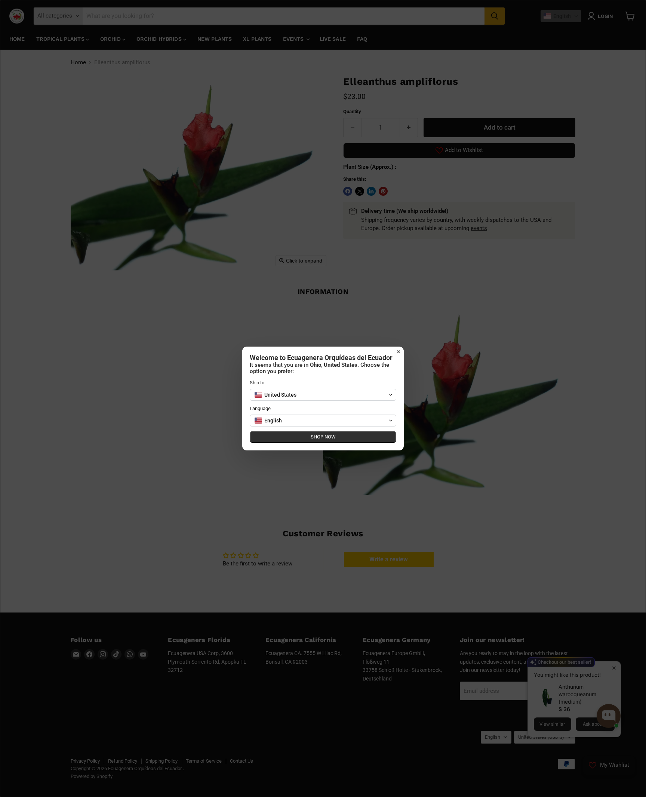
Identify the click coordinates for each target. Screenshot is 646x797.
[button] (323, 395)
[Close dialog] (398, 352)
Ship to (257, 382)
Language (260, 408)
